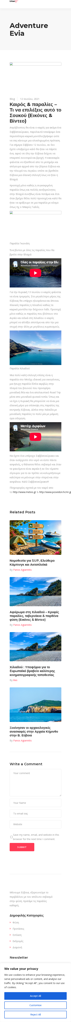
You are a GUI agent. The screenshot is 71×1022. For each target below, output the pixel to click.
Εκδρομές (18, 941)
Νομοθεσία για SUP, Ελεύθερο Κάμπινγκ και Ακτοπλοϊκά (32, 562)
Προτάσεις (18, 928)
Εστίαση (17, 935)
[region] (35, 992)
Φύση (16, 922)
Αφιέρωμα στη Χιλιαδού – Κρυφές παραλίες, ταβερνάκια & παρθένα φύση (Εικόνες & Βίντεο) (34, 616)
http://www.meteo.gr (24, 492)
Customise (35, 1005)
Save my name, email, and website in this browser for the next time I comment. (36, 837)
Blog (12, 98)
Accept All (35, 995)
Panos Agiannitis (22, 569)
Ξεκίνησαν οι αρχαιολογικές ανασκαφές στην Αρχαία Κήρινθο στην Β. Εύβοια (34, 731)
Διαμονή (17, 947)
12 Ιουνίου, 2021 (29, 98)
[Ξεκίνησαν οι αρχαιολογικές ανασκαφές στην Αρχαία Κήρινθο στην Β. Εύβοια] (35, 704)
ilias (15, 680)
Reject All (35, 1014)
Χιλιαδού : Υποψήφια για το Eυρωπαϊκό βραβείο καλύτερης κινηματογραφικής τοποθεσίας (32, 671)
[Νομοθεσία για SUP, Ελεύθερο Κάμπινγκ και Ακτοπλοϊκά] (35, 537)
